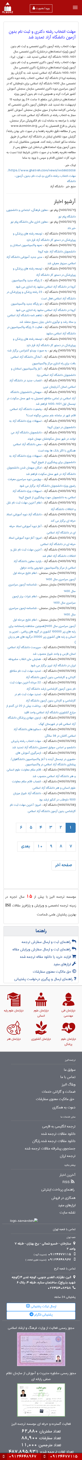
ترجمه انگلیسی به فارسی (58, 1126)
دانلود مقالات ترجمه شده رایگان (53, 1141)
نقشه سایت (67, 1213)
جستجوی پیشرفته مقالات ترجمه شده (50, 1149)
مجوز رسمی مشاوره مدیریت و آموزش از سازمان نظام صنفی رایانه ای (41, 1376)
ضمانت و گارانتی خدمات (58, 1092)
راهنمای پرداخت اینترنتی (57, 1190)
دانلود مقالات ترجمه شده (58, 1134)
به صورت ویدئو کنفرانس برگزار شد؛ (27, 350)
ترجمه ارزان (67, 1156)
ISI (8, 905)
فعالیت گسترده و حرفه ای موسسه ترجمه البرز (41, 1424)
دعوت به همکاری (63, 1107)
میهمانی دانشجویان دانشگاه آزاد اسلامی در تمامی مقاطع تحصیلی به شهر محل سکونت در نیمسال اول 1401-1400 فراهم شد (41, 398)
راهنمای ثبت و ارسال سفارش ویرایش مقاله (42, 949)
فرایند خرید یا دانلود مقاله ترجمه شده (46, 957)
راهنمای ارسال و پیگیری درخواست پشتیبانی (44, 979)
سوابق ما (69, 1070)
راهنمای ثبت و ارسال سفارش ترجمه (47, 942)
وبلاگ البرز (68, 1085)
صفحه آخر (63, 865)
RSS (66, 1182)
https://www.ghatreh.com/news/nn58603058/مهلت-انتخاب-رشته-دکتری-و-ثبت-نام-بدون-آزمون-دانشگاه (42, 176)
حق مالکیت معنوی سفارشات (52, 972)
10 (40, 846)
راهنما (41, 931)
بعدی (25, 846)
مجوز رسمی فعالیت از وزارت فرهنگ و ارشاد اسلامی (41, 1328)
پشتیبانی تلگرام (43, 1315)
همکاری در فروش (63, 1198)
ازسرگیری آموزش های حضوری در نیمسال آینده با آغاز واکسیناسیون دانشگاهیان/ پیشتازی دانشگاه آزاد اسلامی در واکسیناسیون (43, 758)
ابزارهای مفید (63, 964)
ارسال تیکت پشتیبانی (43, 1306)
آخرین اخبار (67, 1175)
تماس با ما (67, 1077)
